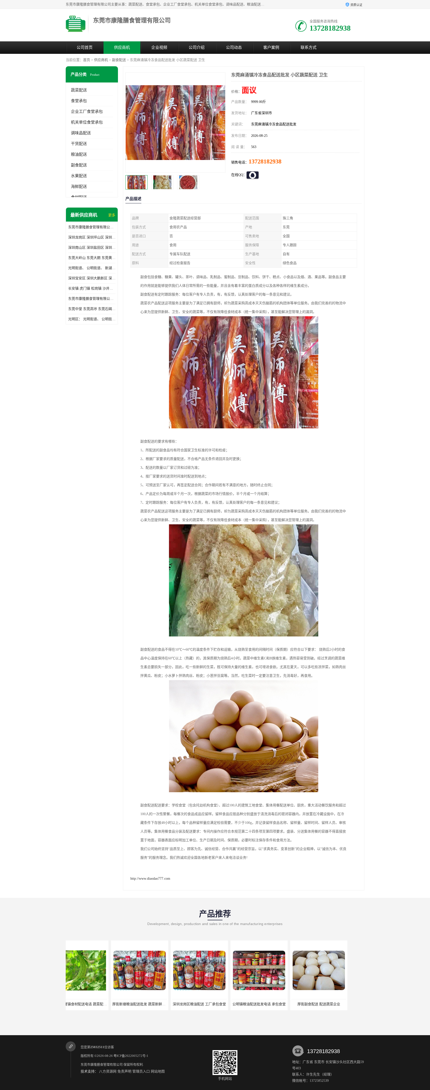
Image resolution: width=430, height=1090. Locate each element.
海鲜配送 (79, 186)
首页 (86, 60)
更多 (111, 215)
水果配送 (79, 176)
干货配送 (79, 144)
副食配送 (119, 60)
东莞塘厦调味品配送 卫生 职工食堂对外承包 (340, 1004)
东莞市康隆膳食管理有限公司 (102, 1064)
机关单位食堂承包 (87, 122)
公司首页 (85, 47)
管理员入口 (141, 1071)
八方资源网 (107, 1071)
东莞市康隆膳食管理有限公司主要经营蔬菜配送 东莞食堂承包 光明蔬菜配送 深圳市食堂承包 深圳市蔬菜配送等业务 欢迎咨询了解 (91, 227)
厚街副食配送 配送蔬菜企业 (273, 1004)
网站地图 (158, 1071)
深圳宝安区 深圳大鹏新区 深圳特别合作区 (91, 278)
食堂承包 (79, 101)
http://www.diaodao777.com (150, 878)
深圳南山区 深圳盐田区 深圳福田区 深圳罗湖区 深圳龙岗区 (91, 247)
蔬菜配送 (79, 90)
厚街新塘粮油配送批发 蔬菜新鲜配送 (95, 1004)
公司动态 (234, 47)
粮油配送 (79, 154)
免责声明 (124, 1071)
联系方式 (309, 47)
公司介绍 (197, 47)
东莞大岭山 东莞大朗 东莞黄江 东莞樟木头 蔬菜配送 (91, 258)
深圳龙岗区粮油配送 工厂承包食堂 (154, 1004)
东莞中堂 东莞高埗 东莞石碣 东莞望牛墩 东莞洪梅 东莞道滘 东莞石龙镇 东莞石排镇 (91, 309)
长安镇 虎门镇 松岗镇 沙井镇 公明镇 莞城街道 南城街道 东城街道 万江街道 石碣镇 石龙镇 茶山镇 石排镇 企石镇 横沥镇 (91, 288)
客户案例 (271, 47)
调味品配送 (81, 133)
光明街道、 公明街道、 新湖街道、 (91, 268)
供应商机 (122, 47)
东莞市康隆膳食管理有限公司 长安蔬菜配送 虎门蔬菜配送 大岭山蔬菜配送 (91, 299)
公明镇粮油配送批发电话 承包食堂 (213, 1004)
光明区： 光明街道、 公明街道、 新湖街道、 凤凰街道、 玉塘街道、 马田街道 (91, 319)
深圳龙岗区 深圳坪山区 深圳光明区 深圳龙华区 (91, 237)
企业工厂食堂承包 (87, 111)
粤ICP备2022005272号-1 (130, 1056)
